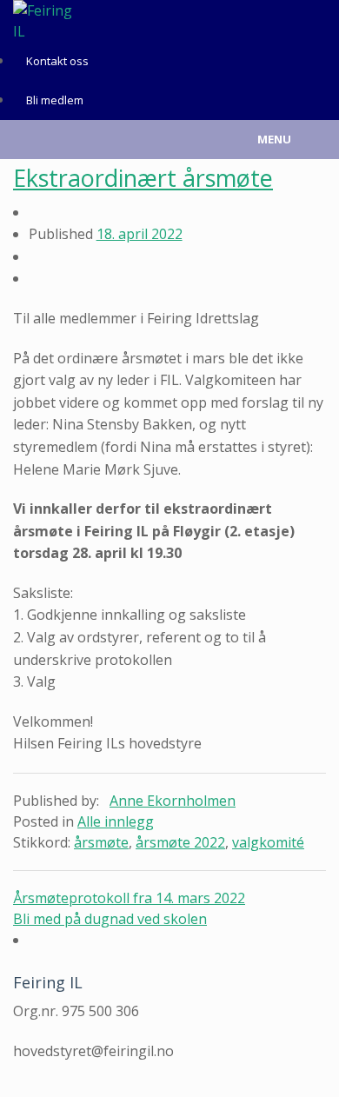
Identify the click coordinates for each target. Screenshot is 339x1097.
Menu (274, 139)
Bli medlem (54, 100)
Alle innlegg (115, 821)
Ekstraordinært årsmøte (143, 178)
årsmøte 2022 (180, 842)
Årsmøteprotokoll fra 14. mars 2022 (129, 898)
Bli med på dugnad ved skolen (110, 918)
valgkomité (268, 842)
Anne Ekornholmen (173, 800)
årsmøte (101, 842)
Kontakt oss (57, 61)
